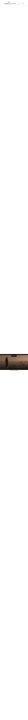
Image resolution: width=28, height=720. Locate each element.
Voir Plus (14, 713)
